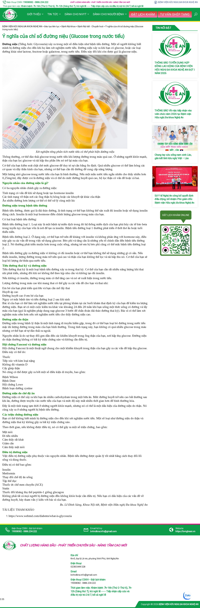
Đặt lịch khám (143, 14)
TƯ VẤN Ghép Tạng (174, 14)
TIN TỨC (52, 14)
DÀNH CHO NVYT (75, 14)
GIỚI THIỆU (34, 14)
